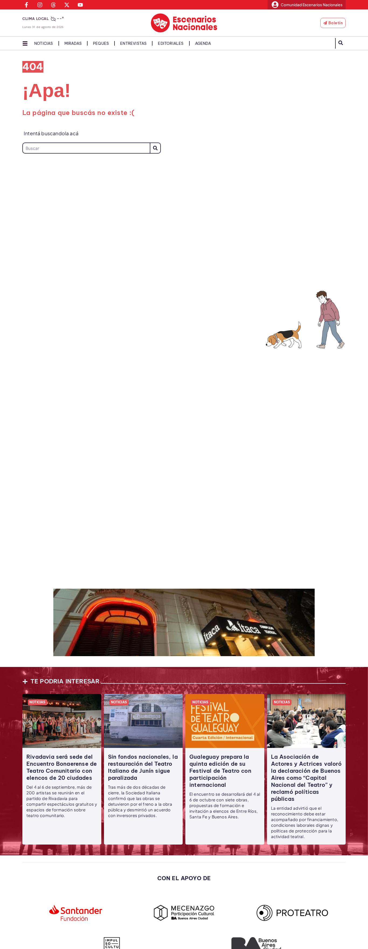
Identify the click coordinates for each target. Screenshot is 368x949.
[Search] (155, 148)
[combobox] (86, 148)
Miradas (73, 43)
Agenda (203, 43)
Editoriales (170, 43)
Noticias (43, 43)
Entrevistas (133, 43)
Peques (101, 43)
